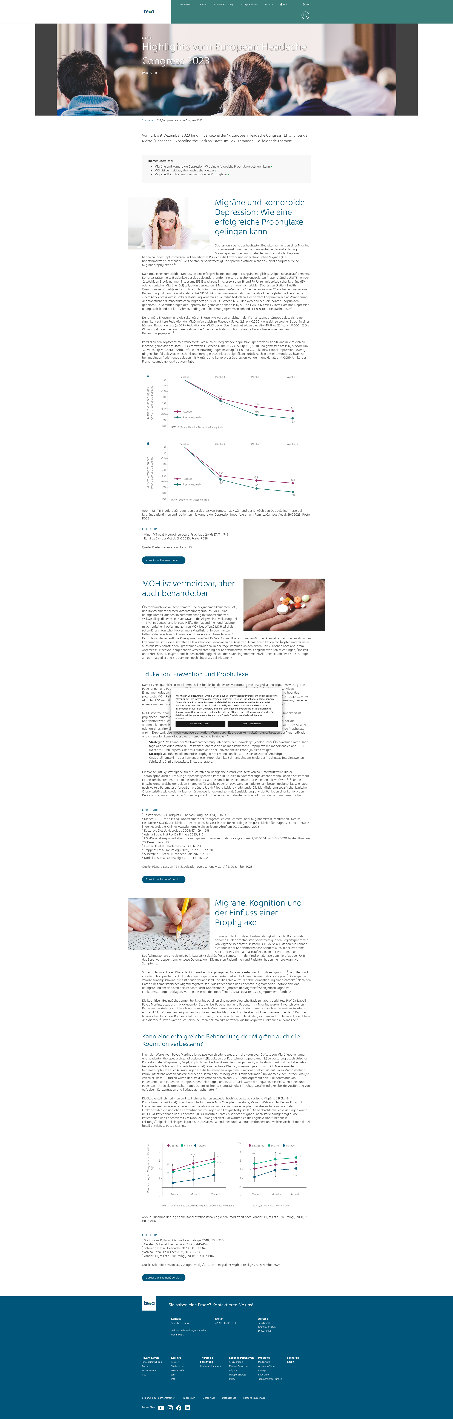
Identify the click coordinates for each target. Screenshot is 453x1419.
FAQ (173, 1379)
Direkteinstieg (178, 1370)
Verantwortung (149, 1370)
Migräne (233, 1370)
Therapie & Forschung (223, 4)
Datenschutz (229, 1397)
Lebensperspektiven (249, 4)
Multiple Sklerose (237, 1374)
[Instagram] (170, 1408)
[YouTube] (161, 1408)
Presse (145, 1366)
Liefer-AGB (209, 1397)
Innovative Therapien (210, 1366)
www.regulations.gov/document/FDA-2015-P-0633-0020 (248, 838)
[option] (226, 70)
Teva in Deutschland (152, 1362)
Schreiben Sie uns (180, 1323)
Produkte (269, 4)
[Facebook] (178, 1408)
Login (308, 4)
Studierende (177, 1366)
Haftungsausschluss (254, 1397)
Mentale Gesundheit (239, 1366)
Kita (144, 1374)
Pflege (232, 1379)
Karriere (202, 4)
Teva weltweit (185, 4)
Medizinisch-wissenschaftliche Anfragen (266, 1366)
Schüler (175, 1362)
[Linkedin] (187, 1408)
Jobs (173, 1374)
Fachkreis (287, 4)
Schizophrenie (236, 1362)
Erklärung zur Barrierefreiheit (158, 1397)
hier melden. (177, 1334)
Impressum (189, 1397)
